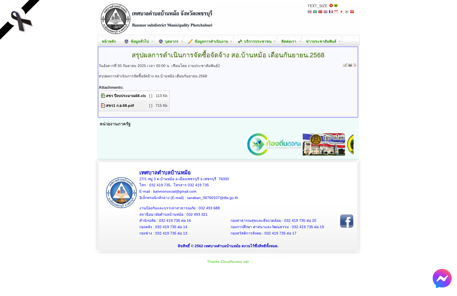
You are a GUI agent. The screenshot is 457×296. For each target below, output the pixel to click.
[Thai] (310, 12)
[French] (331, 12)
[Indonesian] (336, 12)
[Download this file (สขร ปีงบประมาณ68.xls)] (103, 96)
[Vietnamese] (352, 12)
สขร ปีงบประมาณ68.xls (126, 96)
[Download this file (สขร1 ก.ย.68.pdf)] (103, 105)
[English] (325, 12)
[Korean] (347, 12)
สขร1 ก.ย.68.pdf (120, 105)
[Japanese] (341, 12)
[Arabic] (315, 12)
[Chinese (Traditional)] (320, 12)
